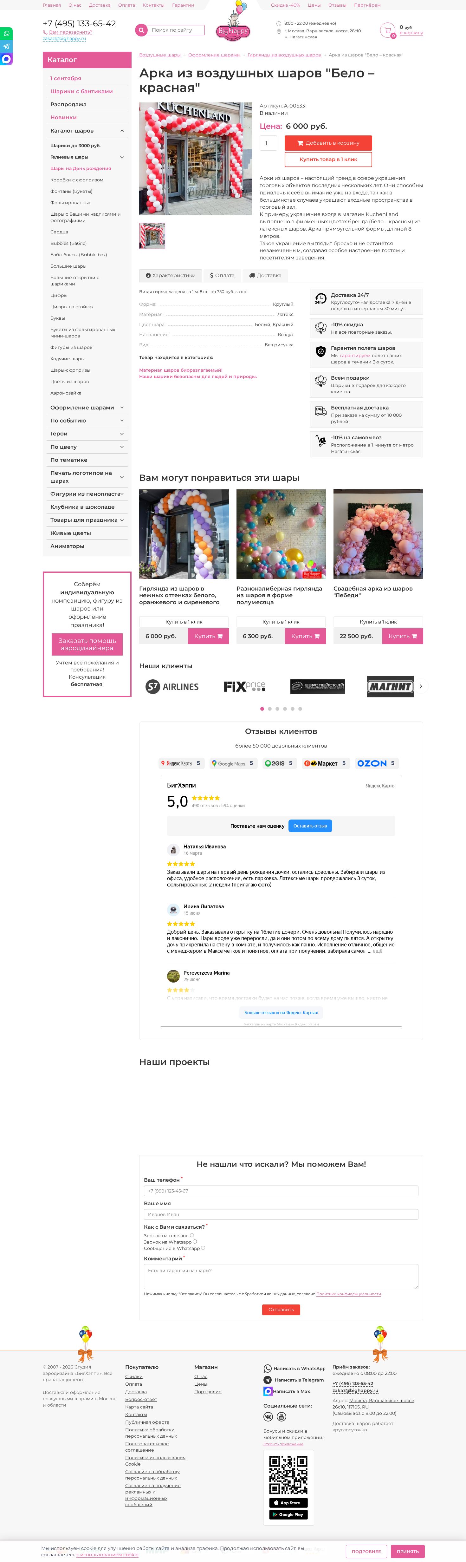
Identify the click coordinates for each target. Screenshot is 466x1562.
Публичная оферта (147, 1422)
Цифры (59, 295)
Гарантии (183, 5)
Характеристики (174, 275)
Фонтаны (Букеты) (71, 191)
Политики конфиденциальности (348, 1293)
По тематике (68, 460)
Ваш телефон (163, 1180)
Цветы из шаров (69, 381)
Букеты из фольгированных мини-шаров (82, 333)
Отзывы (337, 5)
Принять (408, 1551)
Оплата (126, 5)
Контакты (154, 5)
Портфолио (208, 1392)
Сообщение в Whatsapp (172, 1248)
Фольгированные (71, 203)
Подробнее (366, 1551)
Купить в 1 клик (184, 622)
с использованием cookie (107, 1555)
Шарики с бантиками (81, 91)
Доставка (100, 5)
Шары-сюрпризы (70, 370)
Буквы (57, 318)
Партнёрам (367, 5)
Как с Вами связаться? (176, 1227)
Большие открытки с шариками (74, 281)
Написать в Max (291, 1391)
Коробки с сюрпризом (76, 180)
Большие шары (68, 266)
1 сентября (65, 78)
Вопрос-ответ (141, 1399)
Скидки (134, 1376)
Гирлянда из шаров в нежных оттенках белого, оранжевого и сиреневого (179, 595)
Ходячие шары (67, 359)
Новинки (63, 117)
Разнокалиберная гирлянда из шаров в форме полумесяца (279, 595)
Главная (52, 5)
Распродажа (68, 104)
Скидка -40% (285, 5)
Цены (314, 5)
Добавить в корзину (332, 143)
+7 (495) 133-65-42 (79, 23)
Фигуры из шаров (71, 347)
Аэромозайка (65, 393)
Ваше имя (157, 1203)
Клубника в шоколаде (82, 507)
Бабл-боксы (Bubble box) (78, 255)
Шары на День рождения (80, 168)
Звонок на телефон (167, 1235)
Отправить (281, 1309)
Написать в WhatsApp (299, 1368)
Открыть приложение (283, 1444)
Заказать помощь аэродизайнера (87, 644)
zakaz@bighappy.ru (64, 38)
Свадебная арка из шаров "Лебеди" (373, 592)
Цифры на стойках (72, 307)
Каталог (62, 60)
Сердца (59, 232)
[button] (262, 709)
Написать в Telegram (299, 1380)
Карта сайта (139, 1407)
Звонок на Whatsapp (168, 1242)
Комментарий (164, 1258)
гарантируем (355, 355)
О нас (74, 5)
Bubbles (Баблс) (68, 243)
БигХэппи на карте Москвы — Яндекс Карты (281, 1024)
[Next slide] (421, 686)
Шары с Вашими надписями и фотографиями (85, 217)
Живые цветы (70, 533)
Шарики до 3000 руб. (75, 145)
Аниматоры (67, 546)
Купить (204, 636)
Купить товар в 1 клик (328, 159)
